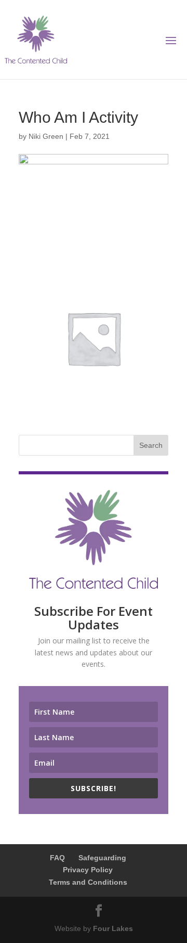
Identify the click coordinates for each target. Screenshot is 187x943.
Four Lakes (113, 928)
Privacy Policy (88, 870)
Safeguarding (102, 858)
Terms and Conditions (88, 882)
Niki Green (46, 136)
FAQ (57, 858)
